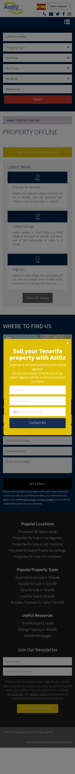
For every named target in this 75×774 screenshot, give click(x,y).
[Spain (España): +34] (15, 412)
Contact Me (37, 422)
